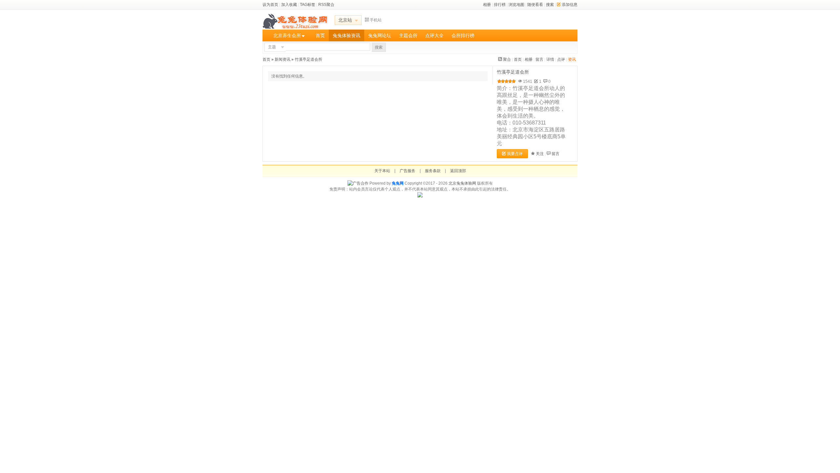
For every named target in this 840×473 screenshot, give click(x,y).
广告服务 (407, 171)
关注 (540, 153)
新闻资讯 (282, 59)
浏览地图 (516, 4)
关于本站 (382, 171)
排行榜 (500, 4)
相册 (487, 4)
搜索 (550, 4)
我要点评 (515, 153)
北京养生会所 (287, 35)
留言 (539, 59)
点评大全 (434, 35)
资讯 (572, 59)
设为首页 (270, 4)
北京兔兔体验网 (462, 183)
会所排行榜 (463, 35)
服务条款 (433, 171)
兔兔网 (398, 183)
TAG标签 (307, 4)
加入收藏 (289, 4)
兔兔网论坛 (379, 35)
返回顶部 (458, 171)
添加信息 (570, 4)
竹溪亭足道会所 (309, 59)
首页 (320, 35)
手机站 (376, 20)
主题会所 (408, 35)
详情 (550, 59)
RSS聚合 (326, 4)
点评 (561, 59)
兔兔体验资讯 (346, 35)
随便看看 (535, 4)
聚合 (507, 59)
